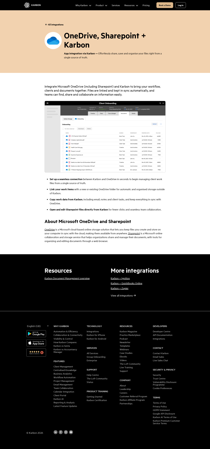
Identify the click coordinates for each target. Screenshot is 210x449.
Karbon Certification (97, 400)
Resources (126, 326)
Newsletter (125, 342)
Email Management (63, 384)
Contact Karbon (161, 353)
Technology (94, 326)
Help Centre (93, 375)
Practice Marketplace (130, 335)
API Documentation (162, 335)
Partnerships (126, 403)
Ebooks (123, 356)
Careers (123, 392)
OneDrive (50, 229)
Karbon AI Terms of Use (164, 417)
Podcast (124, 338)
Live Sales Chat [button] (160, 360)
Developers (160, 326)
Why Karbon (61, 326)
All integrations (55, 24)
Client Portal (60, 395)
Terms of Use (159, 402)
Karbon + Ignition (120, 278)
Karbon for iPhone (96, 335)
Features (59, 361)
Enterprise (92, 360)
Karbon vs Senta (62, 345)
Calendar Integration (64, 391)
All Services (92, 353)
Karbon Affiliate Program (132, 399)
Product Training (97, 391)
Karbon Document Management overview (67, 278)
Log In (180, 5)
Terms (156, 397)
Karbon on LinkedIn (56, 432)
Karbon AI (59, 398)
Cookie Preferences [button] (162, 388)
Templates (125, 345)
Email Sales (158, 356)
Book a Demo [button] (165, 5)
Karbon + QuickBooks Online (126, 283)
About (123, 385)
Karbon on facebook (61, 432)
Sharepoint (134, 233)
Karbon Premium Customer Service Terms (166, 421)
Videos (123, 360)
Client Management (63, 366)
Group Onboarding (96, 356)
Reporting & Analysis (64, 402)
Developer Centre (161, 331)
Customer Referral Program (133, 396)
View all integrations (122, 295)
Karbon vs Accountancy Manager (65, 350)
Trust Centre (159, 378)
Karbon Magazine (128, 331)
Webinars (124, 349)
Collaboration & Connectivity (68, 335)
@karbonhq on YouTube (66, 432)
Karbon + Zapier (119, 288)
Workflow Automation (65, 377)
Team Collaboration (63, 388)
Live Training (126, 367)
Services (92, 348)
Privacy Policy (160, 406)
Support (92, 369)
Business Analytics (63, 373)
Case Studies (126, 353)
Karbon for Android (96, 338)
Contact (158, 348)
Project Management (64, 381)
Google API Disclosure (164, 413)
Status (90, 382)
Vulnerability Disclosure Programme (164, 383)
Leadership (125, 389)
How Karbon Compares (65, 342)
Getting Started (94, 396)
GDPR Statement (161, 410)
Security (157, 375)
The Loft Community (97, 378)
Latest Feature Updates (65, 406)
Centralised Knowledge (65, 370)
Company (125, 380)
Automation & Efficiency (66, 331)
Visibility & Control (63, 338)
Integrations (93, 331)
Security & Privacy (164, 369)
